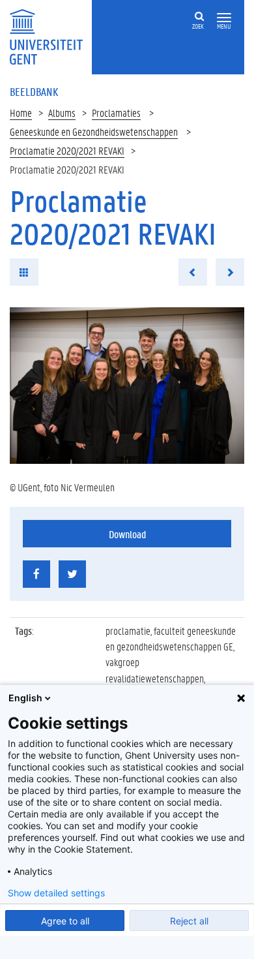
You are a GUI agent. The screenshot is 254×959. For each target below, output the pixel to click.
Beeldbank (34, 91)
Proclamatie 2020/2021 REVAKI (67, 150)
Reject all (189, 920)
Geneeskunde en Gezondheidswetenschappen (94, 131)
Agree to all (65, 920)
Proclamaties (116, 112)
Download (127, 534)
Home (21, 112)
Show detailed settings (56, 893)
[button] (224, 18)
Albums (62, 112)
